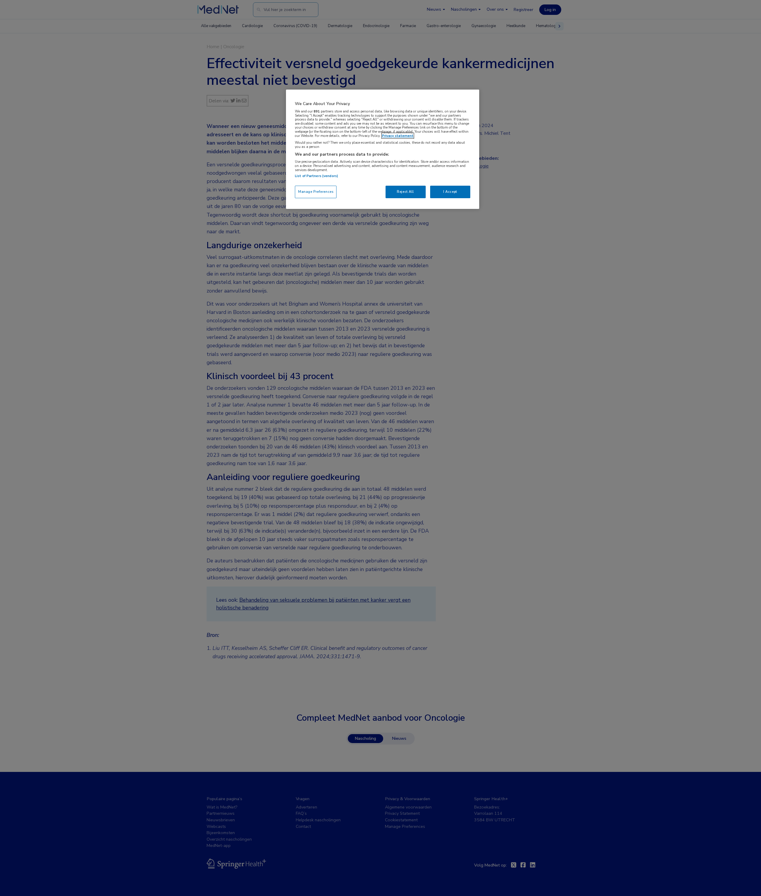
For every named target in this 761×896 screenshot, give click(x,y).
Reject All (405, 191)
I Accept (450, 191)
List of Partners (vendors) (316, 175)
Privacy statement (397, 135)
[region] (382, 149)
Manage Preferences (315, 191)
